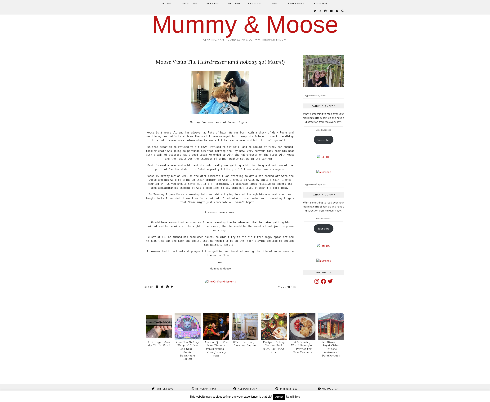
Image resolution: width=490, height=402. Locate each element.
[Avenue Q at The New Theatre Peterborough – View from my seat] (216, 326)
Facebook (246, 388)
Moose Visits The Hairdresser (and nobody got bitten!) (220, 61)
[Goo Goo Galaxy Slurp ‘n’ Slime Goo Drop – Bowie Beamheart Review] (188, 326)
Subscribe (323, 140)
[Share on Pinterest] (167, 286)
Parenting (213, 3)
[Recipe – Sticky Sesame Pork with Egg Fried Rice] (274, 326)
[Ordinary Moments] (220, 281)
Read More (293, 396)
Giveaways (296, 3)
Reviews (234, 3)
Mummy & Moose (245, 24)
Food (276, 3)
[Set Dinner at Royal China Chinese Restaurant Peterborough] (331, 326)
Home (167, 3)
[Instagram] (320, 11)
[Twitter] (315, 11)
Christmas (320, 3)
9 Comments (287, 287)
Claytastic (256, 3)
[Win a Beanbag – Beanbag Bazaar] (245, 326)
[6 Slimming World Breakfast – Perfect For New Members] (302, 326)
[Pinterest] (325, 11)
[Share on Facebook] (157, 286)
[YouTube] (331, 11)
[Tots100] (323, 157)
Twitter (164, 388)
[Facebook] (337, 11)
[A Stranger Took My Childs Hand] (159, 326)
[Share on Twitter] (162, 286)
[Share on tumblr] (172, 286)
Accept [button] (279, 396)
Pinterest (287, 388)
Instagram (205, 388)
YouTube (329, 388)
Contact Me (188, 3)
